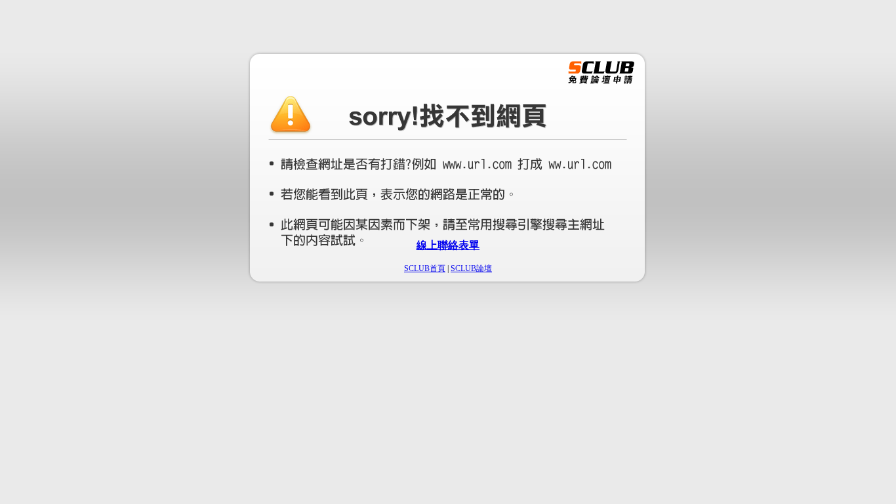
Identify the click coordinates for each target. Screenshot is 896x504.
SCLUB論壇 (471, 268)
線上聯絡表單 (448, 245)
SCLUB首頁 (424, 268)
